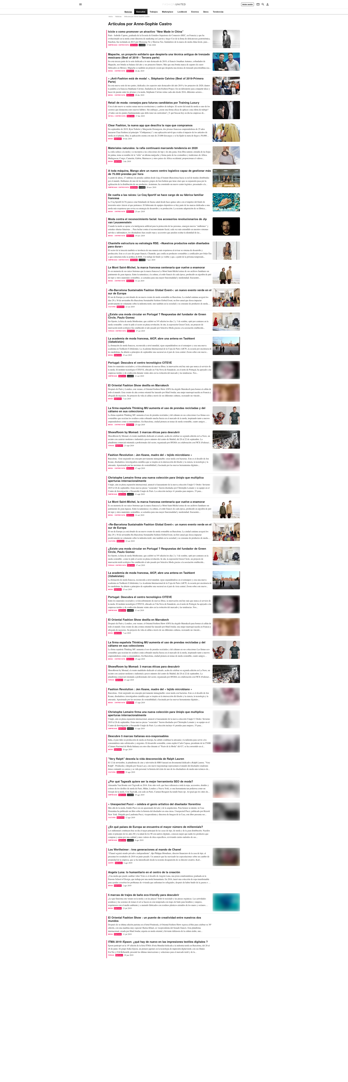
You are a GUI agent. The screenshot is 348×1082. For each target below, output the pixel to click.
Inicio (111, 16)
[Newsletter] (258, 4)
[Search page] (262, 4)
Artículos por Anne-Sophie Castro (137, 16)
